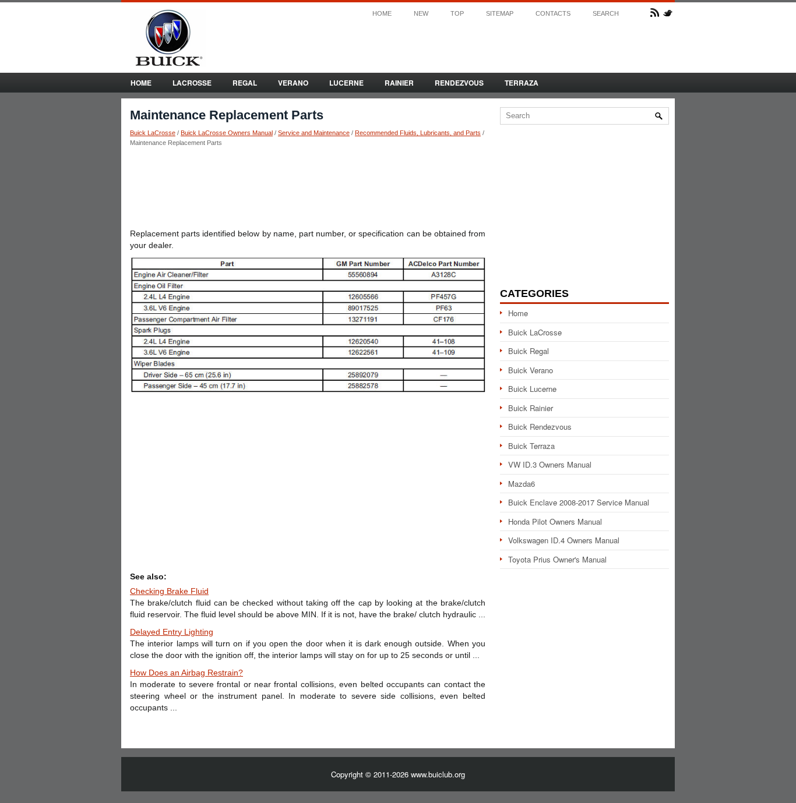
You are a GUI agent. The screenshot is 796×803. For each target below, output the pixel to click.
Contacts (553, 13)
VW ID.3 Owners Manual (549, 464)
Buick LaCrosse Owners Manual (227, 132)
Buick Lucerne (532, 388)
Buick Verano (530, 370)
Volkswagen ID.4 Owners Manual (563, 540)
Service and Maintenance (314, 132)
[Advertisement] (307, 187)
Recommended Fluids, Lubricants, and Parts (418, 132)
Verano (293, 82)
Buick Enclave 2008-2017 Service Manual (578, 502)
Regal (245, 82)
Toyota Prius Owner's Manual (557, 559)
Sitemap (499, 13)
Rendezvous (459, 82)
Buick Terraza (531, 445)
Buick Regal (528, 350)
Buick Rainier (530, 407)
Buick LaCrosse (152, 132)
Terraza (521, 82)
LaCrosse (192, 82)
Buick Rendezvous (540, 426)
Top (457, 13)
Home (382, 13)
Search (606, 13)
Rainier (399, 82)
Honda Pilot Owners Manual (555, 521)
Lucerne (346, 82)
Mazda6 (521, 483)
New (421, 13)
